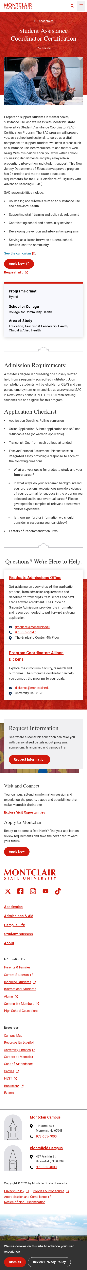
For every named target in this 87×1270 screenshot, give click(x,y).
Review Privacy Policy (49, 1262)
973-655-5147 (25, 632)
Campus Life (14, 925)
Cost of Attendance (18, 1064)
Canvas (9, 1071)
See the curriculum (17, 253)
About (9, 943)
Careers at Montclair (18, 1057)
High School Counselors (21, 1011)
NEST (8, 1078)
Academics (46, 21)
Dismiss (15, 1262)
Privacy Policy (14, 1191)
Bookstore (11, 1086)
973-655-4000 (46, 1136)
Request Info (13, 272)
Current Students (16, 975)
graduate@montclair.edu (32, 627)
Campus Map (13, 1036)
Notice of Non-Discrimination (24, 1202)
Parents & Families (17, 967)
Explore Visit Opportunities (24, 812)
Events (9, 1093)
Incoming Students (17, 982)
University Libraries (17, 1050)
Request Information (29, 759)
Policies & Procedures (48, 1191)
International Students (20, 989)
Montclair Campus (45, 1117)
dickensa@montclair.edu (32, 688)
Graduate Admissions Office (35, 577)
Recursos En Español (19, 1042)
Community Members (19, 1004)
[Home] (18, 6)
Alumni (8, 996)
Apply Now (17, 264)
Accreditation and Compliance (25, 1197)
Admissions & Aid (18, 916)
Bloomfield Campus (46, 1148)
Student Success (18, 934)
